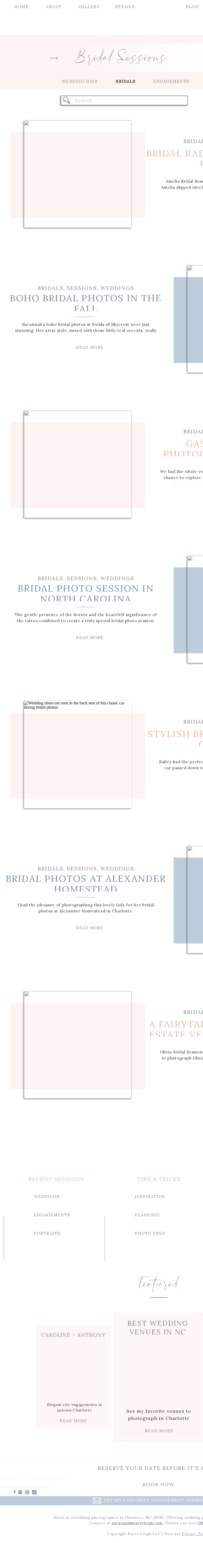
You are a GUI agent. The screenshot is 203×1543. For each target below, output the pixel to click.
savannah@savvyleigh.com (137, 1523)
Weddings (117, 288)
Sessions (82, 288)
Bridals (50, 288)
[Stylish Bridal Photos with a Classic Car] (78, 754)
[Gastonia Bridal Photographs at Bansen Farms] (78, 464)
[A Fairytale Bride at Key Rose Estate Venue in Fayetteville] (78, 1045)
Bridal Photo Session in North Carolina (86, 593)
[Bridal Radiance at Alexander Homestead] (78, 174)
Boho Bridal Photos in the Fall (86, 303)
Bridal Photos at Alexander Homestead (86, 884)
